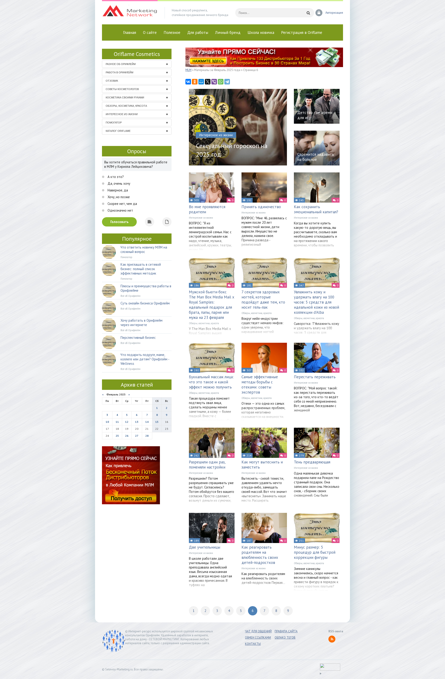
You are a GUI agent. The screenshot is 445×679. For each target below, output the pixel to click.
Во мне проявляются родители (207, 209)
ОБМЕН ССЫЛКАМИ (258, 638)
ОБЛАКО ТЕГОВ (285, 638)
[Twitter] (207, 81)
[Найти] (308, 12)
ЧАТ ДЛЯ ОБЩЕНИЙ (258, 631)
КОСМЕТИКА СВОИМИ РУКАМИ (125, 97)
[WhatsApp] (220, 81)
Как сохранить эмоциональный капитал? (316, 209)
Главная (129, 32)
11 (117, 422)
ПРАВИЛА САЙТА (286, 631)
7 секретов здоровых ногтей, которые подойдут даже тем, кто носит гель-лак (263, 299)
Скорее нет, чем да (122, 203)
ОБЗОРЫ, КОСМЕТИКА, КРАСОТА (126, 105)
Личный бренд (228, 32)
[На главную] (130, 13)
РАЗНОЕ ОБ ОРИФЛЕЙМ (121, 64)
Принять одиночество (261, 206)
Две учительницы (204, 547)
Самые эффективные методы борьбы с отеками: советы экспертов (260, 384)
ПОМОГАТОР (114, 122)
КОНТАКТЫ (253, 644)
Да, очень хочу (118, 183)
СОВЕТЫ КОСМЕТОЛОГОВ (122, 89)
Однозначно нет (120, 210)
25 (117, 435)
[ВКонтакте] (188, 81)
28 (147, 435)
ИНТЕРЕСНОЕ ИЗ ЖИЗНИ (122, 114)
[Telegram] (227, 81)
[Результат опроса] (149, 221)
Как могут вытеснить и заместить (262, 464)
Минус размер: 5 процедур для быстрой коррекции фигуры (314, 552)
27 (136, 435)
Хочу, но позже (118, 197)
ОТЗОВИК (112, 80)
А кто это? (115, 177)
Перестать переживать (315, 376)
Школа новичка (261, 32)
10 (107, 422)
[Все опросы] (167, 221)
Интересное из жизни (201, 217)
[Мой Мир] (201, 81)
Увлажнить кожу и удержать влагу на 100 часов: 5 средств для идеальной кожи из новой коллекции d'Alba (316, 302)
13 (136, 422)
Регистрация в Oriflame (301, 32)
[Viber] (214, 81)
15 (157, 422)
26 (126, 435)
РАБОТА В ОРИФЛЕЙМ (119, 72)
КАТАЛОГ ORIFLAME (118, 130)
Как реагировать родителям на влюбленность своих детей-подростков (260, 555)
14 (147, 422)
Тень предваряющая (312, 462)
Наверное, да (117, 190)
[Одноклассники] (194, 81)
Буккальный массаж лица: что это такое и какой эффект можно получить (211, 382)
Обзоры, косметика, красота (204, 323)
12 (126, 422)
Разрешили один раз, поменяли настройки (207, 464)
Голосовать (119, 222)
